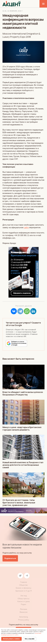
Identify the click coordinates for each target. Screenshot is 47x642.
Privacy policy (23, 620)
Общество (23, 585)
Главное (23, 582)
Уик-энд (23, 596)
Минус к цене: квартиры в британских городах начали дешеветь (22, 428)
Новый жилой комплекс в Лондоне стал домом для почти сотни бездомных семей (23, 465)
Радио (23, 604)
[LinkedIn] (33, 311)
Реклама (23, 609)
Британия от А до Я (24, 591)
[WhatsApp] (27, 311)
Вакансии (23, 612)
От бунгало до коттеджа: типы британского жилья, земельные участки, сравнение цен (19, 502)
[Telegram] (20, 311)
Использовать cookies (11, 639)
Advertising (23, 617)
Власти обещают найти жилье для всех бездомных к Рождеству (23, 393)
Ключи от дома (23, 601)
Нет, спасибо (29, 639)
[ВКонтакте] (14, 311)
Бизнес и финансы (23, 588)
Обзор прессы (23, 599)
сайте (26, 227)
